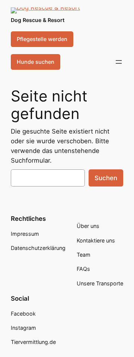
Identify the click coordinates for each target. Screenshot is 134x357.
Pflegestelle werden (42, 39)
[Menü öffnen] (118, 61)
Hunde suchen (35, 62)
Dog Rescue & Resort (37, 20)
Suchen (106, 178)
